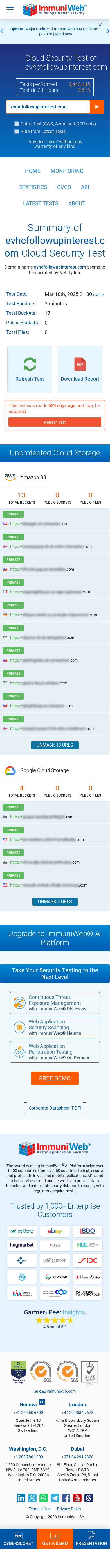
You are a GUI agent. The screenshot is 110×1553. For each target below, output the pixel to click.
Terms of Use (40, 1509)
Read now (63, 34)
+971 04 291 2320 (77, 1457)
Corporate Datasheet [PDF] (55, 1108)
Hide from (43, 131)
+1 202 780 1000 (28, 1457)
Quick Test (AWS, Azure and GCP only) (58, 124)
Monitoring (67, 171)
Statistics (33, 187)
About (76, 203)
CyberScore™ (18, 1543)
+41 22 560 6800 (28, 1412)
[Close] (100, 24)
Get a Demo (55, 1543)
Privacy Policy (69, 1509)
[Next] (107, 31)
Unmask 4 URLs (55, 901)
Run (96, 106)
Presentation (91, 1543)
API (85, 187)
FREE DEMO (55, 1078)
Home (33, 171)
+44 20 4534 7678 (77, 1412)
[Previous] (2, 31)
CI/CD (64, 187)
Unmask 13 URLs (55, 745)
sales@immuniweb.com (55, 1391)
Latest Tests (53, 131)
